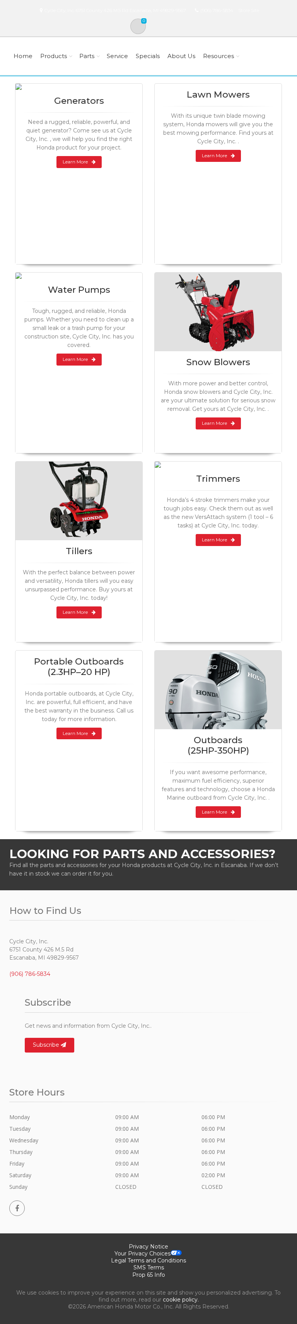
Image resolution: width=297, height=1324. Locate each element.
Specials (148, 56)
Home (23, 56)
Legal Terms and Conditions (148, 1260)
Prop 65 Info (148, 1274)
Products (53, 56)
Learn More (75, 162)
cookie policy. (181, 1299)
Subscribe (47, 1044)
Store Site (248, 10)
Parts (86, 56)
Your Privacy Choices (142, 1253)
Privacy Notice (148, 1246)
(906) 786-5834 (216, 10)
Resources (218, 56)
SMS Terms (148, 1267)
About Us (181, 56)
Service (117, 56)
